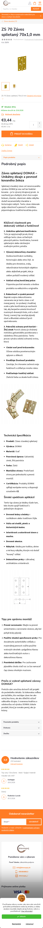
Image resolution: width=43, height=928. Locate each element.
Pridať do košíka (23, 134)
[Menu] (40, 3)
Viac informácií (26, 911)
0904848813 (23, 872)
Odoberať (33, 822)
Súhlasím (23, 916)
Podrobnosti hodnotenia (33, 40)
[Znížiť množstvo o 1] (39, 126)
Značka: (6, 151)
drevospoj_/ (23, 876)
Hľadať (36, 9)
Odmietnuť (29, 924)
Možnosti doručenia (12, 114)
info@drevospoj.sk (23, 867)
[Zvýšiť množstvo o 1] (39, 123)
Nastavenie (16, 924)
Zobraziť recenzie (17, 764)
